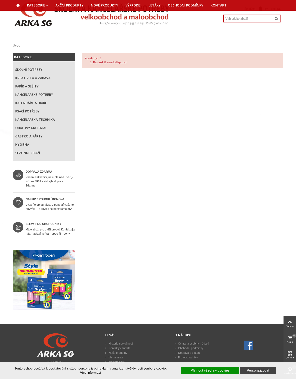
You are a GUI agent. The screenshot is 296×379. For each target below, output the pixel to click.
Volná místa (115, 357)
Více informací (90, 372)
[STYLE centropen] (44, 281)
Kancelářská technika (35, 119)
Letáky (154, 5)
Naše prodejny (117, 352)
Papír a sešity (27, 86)
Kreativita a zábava (32, 78)
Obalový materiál (31, 128)
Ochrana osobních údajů (193, 343)
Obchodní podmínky (185, 5)
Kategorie (36, 5)
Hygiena (22, 144)
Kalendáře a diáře (31, 103)
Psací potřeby (27, 111)
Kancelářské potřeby (34, 94)
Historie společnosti (120, 343)
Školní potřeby (28, 69)
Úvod (16, 45)
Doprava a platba (188, 352)
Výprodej (133, 5)
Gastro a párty (29, 136)
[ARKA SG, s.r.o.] (91, 14)
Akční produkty (69, 5)
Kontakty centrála (119, 348)
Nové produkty (104, 5)
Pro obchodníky (187, 357)
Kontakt (219, 5)
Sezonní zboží (27, 153)
